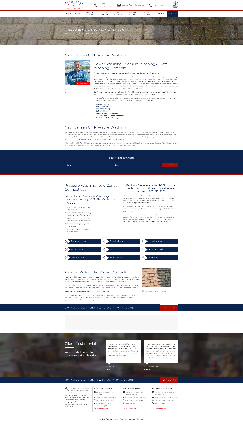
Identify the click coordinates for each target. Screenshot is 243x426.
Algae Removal (155, 249)
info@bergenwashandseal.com (106, 397)
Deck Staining (118, 14)
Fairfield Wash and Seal (114, 79)
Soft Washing (77, 257)
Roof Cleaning (105, 14)
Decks (112, 249)
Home (68, 14)
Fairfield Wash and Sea (88, 143)
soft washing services (136, 81)
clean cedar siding (153, 81)
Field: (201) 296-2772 (103, 403)
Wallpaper (153, 257)
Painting (161, 14)
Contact (172, 14)
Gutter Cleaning (147, 14)
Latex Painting (155, 241)
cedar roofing (166, 81)
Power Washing (78, 241)
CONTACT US (169, 308)
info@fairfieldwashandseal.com (134, 5)
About (78, 14)
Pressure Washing (90, 14)
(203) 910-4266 (159, 5)
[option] (123, 355)
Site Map (139, 419)
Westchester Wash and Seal (163, 388)
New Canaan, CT (162, 98)
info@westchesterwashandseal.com (166, 397)
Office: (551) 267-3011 (103, 406)
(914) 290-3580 (160, 403)
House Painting (78, 249)
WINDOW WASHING (132, 14)
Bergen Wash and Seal (103, 388)
